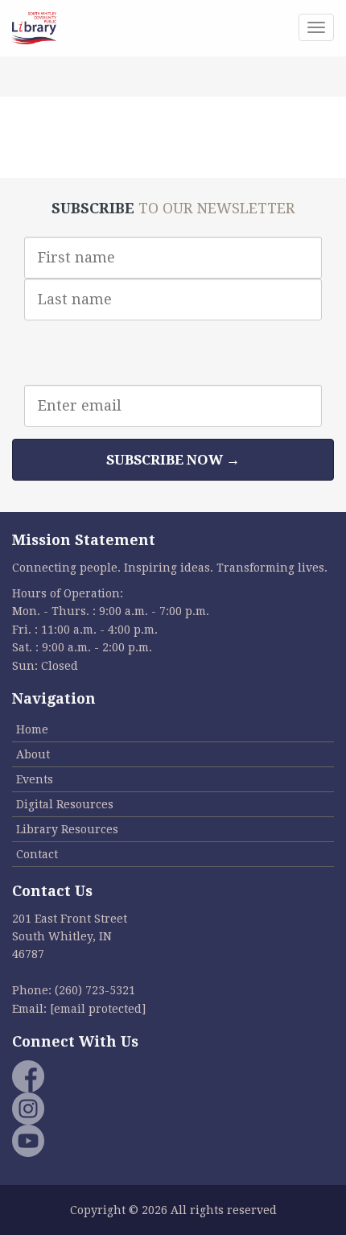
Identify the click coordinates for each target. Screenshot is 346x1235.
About (33, 754)
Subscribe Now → (173, 460)
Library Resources (67, 829)
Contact (37, 854)
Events (34, 779)
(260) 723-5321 (95, 990)
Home (32, 729)
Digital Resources (64, 804)
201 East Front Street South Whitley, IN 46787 (69, 936)
